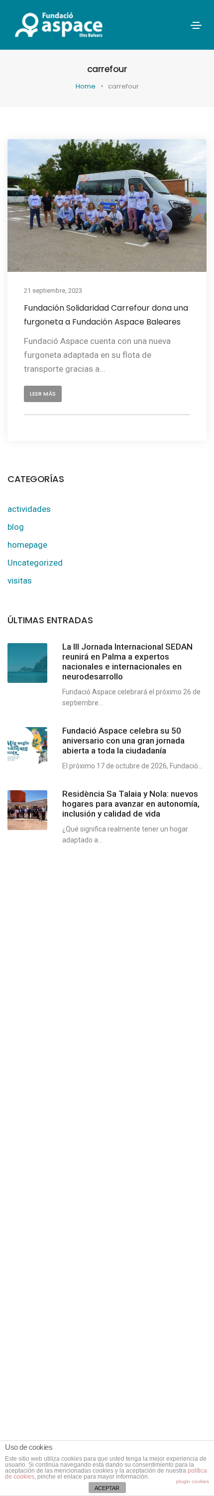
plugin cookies (192, 1481)
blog (15, 527)
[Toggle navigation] (196, 25)
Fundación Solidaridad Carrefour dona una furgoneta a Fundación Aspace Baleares (106, 315)
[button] (43, 394)
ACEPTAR (107, 1488)
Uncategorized (35, 563)
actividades (29, 509)
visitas (19, 580)
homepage (27, 545)
